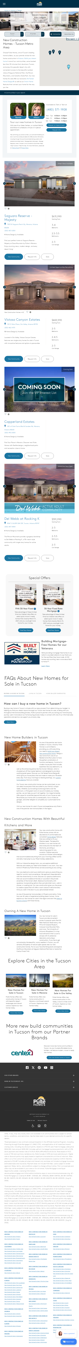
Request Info (32, 257)
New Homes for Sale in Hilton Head (62, 1280)
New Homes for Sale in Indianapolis (13, 1336)
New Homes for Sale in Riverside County (14, 1258)
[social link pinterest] (8, 209)
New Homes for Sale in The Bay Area (13, 1249)
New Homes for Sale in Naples (12, 1292)
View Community (14, 257)
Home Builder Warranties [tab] (56, 693)
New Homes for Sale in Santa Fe (37, 1323)
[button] (34, 28)
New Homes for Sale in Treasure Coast (14, 1303)
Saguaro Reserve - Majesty (18, 218)
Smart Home (28, 81)
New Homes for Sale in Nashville (61, 1293)
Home (6, 10)
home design (51, 837)
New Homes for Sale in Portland (61, 1249)
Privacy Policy (42, 1120)
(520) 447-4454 (9, 527)
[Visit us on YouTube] (45, 1068)
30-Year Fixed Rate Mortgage (53, 609)
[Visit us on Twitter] (33, 1068)
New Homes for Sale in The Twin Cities (38, 1281)
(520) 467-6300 (9, 231)
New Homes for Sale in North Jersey (38, 1308)
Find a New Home (16, 1013)
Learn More (45, 666)
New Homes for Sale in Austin (60, 1303)
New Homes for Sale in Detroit (36, 1271)
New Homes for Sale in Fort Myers (13, 1285)
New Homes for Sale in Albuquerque (38, 1320)
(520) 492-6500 (9, 433)
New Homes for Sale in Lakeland (12, 1289)
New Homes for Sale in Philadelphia (62, 1259)
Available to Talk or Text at (56, 105)
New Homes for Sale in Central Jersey (38, 1310)
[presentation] (1, 21)
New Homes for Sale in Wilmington (38, 1342)
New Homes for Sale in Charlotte (37, 1335)
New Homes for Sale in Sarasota (12, 1299)
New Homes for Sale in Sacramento (13, 1260)
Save (47, 257)
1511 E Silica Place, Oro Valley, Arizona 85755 (22, 324)
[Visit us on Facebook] (27, 1068)
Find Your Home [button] (25, 630)
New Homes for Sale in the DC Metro (38, 1249)
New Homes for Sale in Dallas (60, 1305)
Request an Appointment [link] (56, 125)
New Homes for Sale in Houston (61, 1307)
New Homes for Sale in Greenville (61, 1278)
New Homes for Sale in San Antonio (62, 1310)
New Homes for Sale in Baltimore (37, 1246)
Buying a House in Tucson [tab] (14, 693)
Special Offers (39, 578)
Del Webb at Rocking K (22, 519)
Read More (10, 722)
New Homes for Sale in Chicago (12, 1326)
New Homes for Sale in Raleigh (37, 1340)
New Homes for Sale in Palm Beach (13, 1296)
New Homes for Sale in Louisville (37, 1236)
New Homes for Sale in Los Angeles (13, 1251)
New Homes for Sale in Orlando (12, 1294)
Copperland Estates (19, 422)
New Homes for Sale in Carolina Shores (39, 1333)
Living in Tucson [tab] (35, 693)
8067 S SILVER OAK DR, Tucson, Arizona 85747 (23, 523)
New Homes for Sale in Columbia (61, 1271)
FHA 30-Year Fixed (24, 608)
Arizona (13, 10)
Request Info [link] (57, 130)
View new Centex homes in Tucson (59, 1057)
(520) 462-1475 (9, 328)
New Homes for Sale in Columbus (61, 1239)
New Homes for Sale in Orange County (14, 1253)
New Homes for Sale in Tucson (12, 1239)
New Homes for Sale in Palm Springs (13, 1256)
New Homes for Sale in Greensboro (38, 1337)
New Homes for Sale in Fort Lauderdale (14, 1283)
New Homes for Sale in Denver (12, 1273)
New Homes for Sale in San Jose (12, 1262)
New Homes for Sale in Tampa (12, 1301)
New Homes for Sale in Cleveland (61, 1236)
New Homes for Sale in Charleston (62, 1269)
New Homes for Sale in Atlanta (12, 1313)
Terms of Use (31, 1120)
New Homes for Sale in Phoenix (12, 1236)
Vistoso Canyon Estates (22, 320)
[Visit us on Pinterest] (39, 1068)
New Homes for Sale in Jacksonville (13, 1287)
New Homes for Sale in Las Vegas (37, 1291)
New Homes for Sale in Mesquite (37, 1293)
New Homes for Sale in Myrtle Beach (62, 1283)
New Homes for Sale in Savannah (13, 1316)
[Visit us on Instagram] (51, 1068)
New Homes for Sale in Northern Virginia (63, 1320)
